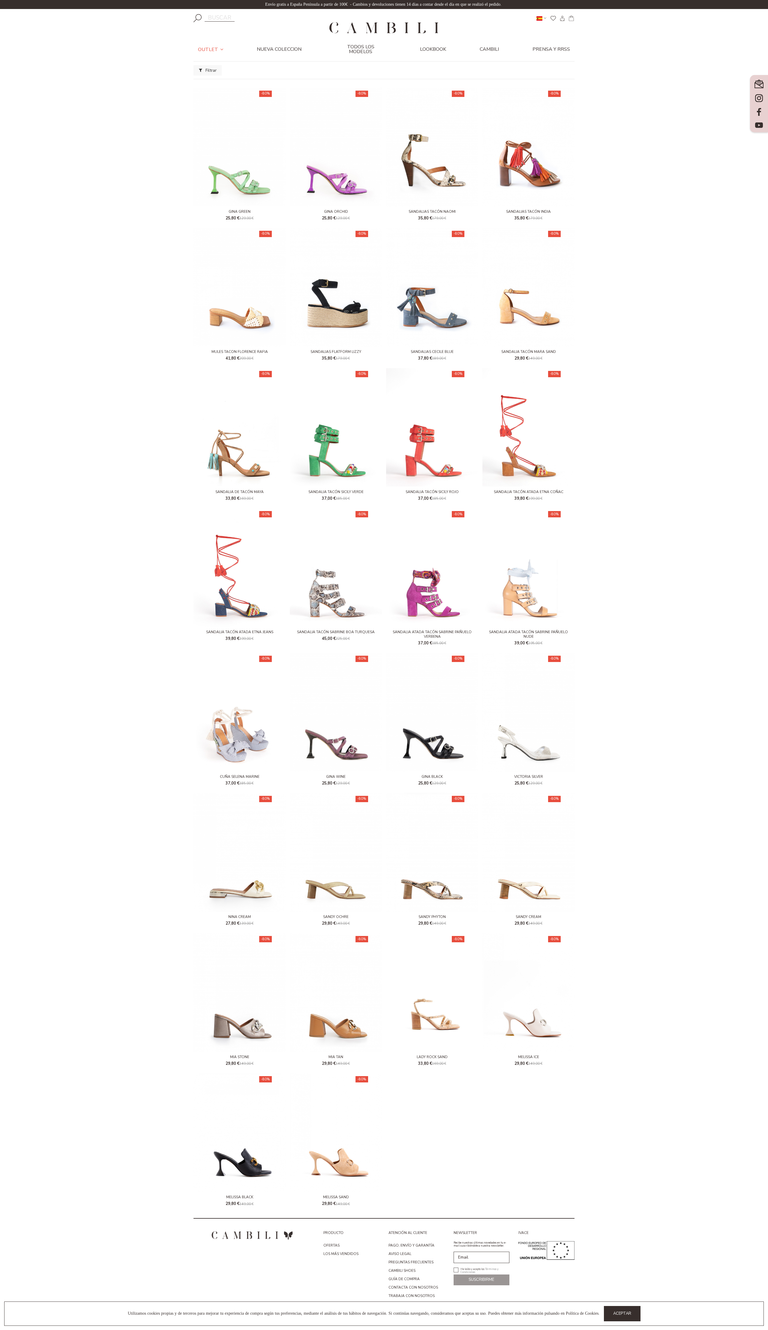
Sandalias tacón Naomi (432, 211)
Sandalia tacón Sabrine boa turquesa (336, 632)
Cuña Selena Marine (240, 776)
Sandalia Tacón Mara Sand (528, 351)
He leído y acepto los (479, 1270)
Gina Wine (336, 776)
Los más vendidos (340, 1253)
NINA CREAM (239, 916)
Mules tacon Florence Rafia (240, 351)
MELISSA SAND (336, 1197)
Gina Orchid (336, 211)
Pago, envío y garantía (411, 1245)
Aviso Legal (399, 1253)
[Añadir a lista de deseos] (239, 98)
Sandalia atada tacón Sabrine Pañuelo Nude (528, 634)
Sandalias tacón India (528, 211)
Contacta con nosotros (413, 1287)
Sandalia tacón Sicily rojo (432, 491)
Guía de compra (404, 1279)
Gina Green (239, 211)
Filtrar (210, 70)
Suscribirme (481, 1279)
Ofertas (331, 1245)
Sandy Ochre (336, 916)
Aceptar (622, 1313)
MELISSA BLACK (239, 1197)
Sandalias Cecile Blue (432, 351)
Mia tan (335, 1057)
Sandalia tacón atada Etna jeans (239, 632)
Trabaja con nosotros (411, 1295)
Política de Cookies (582, 1313)
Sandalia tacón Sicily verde (336, 491)
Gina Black (432, 776)
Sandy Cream (528, 916)
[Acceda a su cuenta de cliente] (562, 18)
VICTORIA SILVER (528, 776)
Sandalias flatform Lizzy (335, 351)
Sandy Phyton (432, 916)
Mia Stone (239, 1057)
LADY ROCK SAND (432, 1057)
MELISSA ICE (528, 1057)
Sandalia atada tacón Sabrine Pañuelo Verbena (432, 634)
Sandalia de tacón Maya (239, 491)
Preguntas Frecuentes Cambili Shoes (411, 1266)
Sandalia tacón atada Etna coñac (528, 491)
